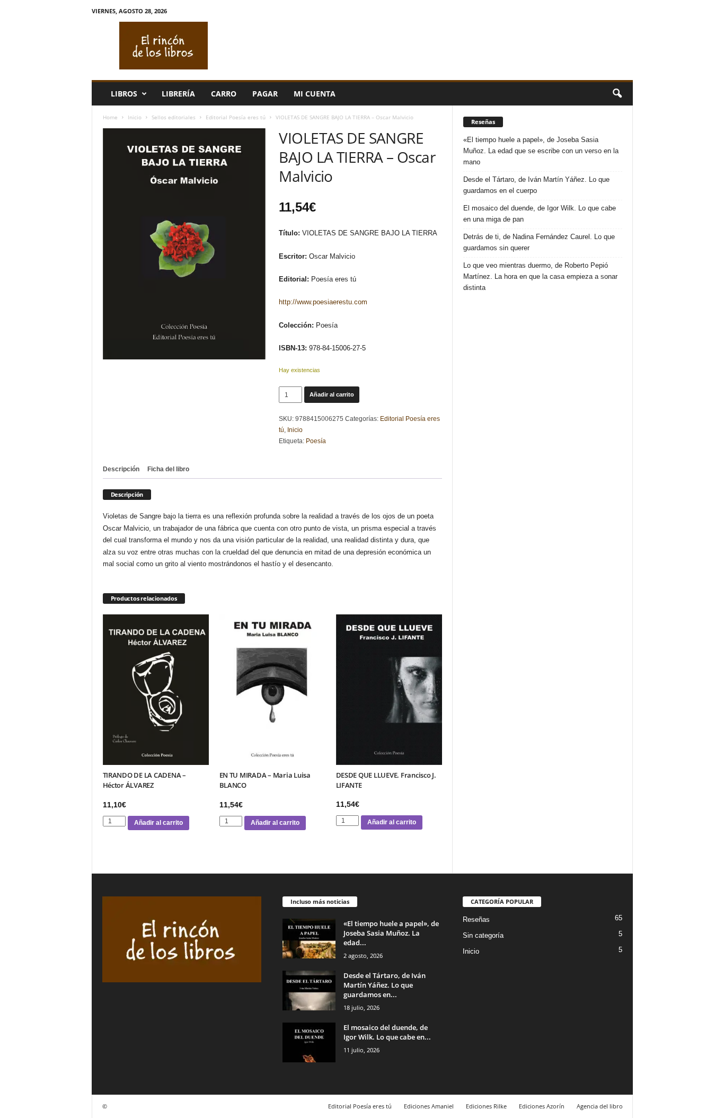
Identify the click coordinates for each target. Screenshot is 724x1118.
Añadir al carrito (332, 394)
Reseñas (476, 919)
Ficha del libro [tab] (168, 469)
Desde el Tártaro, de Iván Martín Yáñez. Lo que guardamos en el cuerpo (536, 185)
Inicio (135, 117)
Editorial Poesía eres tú (236, 117)
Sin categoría (483, 935)
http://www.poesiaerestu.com (323, 302)
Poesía (316, 441)
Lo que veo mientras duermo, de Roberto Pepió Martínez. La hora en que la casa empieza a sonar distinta (540, 276)
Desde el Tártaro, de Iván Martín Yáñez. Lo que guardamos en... (384, 985)
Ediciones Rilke (486, 1106)
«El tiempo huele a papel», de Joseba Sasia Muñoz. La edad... (391, 933)
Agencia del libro (600, 1106)
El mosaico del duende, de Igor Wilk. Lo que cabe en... (387, 1032)
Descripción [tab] (121, 469)
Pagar (265, 94)
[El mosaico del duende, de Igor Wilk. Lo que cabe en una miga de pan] (308, 1042)
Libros (124, 94)
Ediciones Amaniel (429, 1106)
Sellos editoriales (174, 117)
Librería (178, 94)
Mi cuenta (314, 94)
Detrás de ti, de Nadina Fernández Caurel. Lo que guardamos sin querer (539, 242)
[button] (617, 93)
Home (110, 117)
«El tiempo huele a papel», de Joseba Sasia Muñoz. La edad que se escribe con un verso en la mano (541, 151)
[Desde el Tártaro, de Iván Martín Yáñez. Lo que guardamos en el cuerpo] (308, 990)
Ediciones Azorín (541, 1106)
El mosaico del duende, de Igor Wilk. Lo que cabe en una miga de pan (539, 213)
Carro (223, 94)
